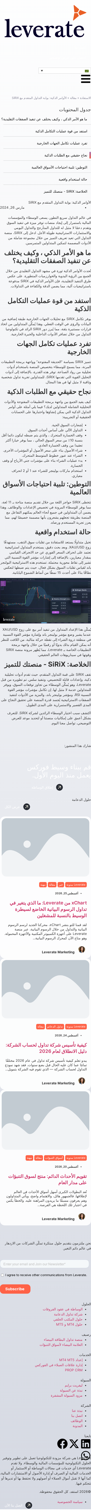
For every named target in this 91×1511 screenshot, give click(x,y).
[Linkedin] (85, 1443)
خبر (61, 884)
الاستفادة (85, 98)
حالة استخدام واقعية (73, 179)
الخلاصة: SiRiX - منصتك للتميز (65, 191)
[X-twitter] (74, 1443)
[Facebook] (62, 1443)
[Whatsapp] (85, 1455)
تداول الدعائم (55, 1026)
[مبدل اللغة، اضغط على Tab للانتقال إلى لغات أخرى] (65, 71)
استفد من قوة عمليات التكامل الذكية (61, 131)
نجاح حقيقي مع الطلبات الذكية (65, 155)
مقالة (73, 98)
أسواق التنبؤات (54, 1157)
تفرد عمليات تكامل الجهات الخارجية (62, 143)
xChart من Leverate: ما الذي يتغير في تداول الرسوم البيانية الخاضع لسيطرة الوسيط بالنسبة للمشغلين (48, 909)
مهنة (43, 884)
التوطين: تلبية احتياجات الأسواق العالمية (59, 167)
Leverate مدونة (75, 884)
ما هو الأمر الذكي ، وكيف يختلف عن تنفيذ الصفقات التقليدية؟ (44, 119)
